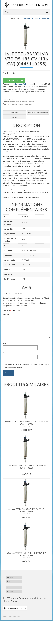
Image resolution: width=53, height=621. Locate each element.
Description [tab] (14, 112)
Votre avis (6, 314)
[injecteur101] (26, 36)
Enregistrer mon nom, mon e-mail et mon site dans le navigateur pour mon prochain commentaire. (26, 366)
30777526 (29, 104)
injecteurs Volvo (21, 84)
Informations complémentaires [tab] (38, 112)
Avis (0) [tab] (14, 117)
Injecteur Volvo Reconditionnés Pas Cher (35, 18)
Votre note (7, 310)
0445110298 (13, 104)
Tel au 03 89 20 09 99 (14, 80)
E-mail (5, 353)
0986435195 (22, 104)
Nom (5, 343)
